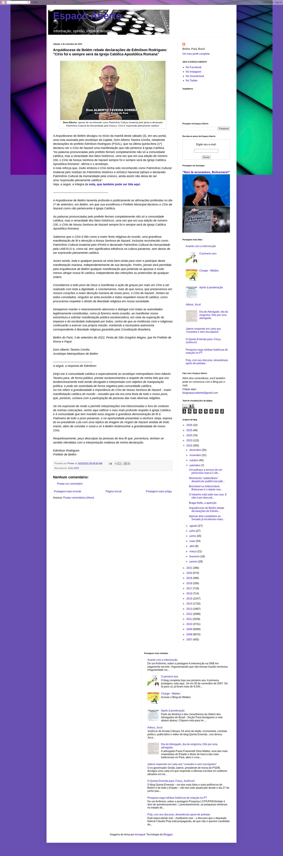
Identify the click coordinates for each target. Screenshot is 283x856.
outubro (194, 460)
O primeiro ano (208, 253)
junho (193, 536)
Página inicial (114, 491)
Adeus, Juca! (193, 304)
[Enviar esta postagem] (110, 463)
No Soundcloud (195, 76)
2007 (189, 639)
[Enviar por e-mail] (116, 463)
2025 (189, 430)
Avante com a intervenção (201, 246)
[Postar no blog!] (119, 463)
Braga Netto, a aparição (203, 502)
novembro (195, 455)
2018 (189, 583)
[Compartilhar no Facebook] (125, 463)
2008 (189, 634)
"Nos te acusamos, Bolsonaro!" (206, 172)
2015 (189, 598)
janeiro (193, 561)
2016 (189, 593)
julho (192, 530)
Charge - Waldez (209, 270)
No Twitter (192, 80)
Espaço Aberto (87, 15)
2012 (189, 614)
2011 (189, 619)
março (193, 551)
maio (192, 541)
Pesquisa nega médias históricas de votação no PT (177, 797)
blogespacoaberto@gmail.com (200, 392)
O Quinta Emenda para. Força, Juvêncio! (171, 780)
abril (192, 546)
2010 (189, 624)
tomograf (140, 834)
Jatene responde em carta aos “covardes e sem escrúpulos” (182, 764)
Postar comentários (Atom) (78, 497)
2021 (189, 568)
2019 (189, 578)
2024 (189, 435)
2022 (189, 445)
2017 (189, 588)
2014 (189, 603)
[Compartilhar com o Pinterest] (128, 463)
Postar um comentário (70, 483)
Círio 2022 (73, 468)
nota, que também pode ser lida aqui (114, 184)
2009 (189, 629)
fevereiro (194, 556)
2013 (189, 608)
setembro (195, 465)
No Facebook (193, 67)
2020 (189, 573)
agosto (193, 525)
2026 (189, 425)
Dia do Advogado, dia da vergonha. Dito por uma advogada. (213, 314)
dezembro (195, 450)
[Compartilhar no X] (122, 463)
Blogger (167, 834)
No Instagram (193, 71)
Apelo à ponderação (211, 287)
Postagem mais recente (67, 491)
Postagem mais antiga (159, 491)
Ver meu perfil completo (196, 53)
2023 (189, 440)
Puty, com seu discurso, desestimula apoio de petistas (178, 814)
